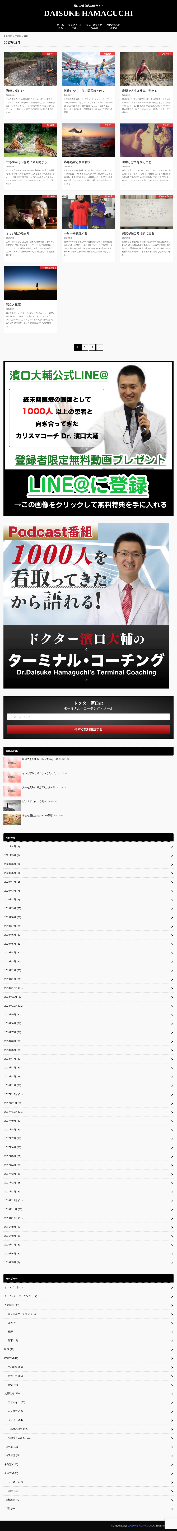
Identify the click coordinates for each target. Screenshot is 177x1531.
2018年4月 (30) (12, 1058)
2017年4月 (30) (12, 1165)
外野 (11, 1331)
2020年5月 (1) (12, 873)
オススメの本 (13, 1287)
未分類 (11, 1464)
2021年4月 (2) (12, 846)
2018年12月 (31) (13, 988)
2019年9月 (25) (12, 908)
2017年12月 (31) (13, 1094)
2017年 (18, 36)
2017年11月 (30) (13, 1103)
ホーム (60, 26)
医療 (9, 1349)
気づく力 (14, 1375)
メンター (14, 1420)
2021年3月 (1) (12, 855)
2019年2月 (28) (12, 970)
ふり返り (14, 1482)
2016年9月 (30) (12, 1226)
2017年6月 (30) (12, 1147)
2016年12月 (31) (13, 1200)
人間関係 (11, 1305)
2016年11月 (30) (13, 1209)
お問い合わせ (113, 26)
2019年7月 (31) (12, 926)
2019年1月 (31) (12, 979)
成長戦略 (12, 1393)
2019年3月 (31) (12, 961)
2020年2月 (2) (12, 899)
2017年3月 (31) (12, 1173)
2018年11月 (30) (13, 996)
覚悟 (12, 1384)
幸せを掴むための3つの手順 (42, 815)
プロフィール (75, 26)
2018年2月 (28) (12, 1076)
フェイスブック (94, 26)
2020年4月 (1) (12, 881)
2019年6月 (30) (12, 934)
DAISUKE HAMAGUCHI (88, 13)
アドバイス (15, 1402)
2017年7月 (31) (12, 1138)
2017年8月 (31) (12, 1129)
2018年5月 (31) (12, 1050)
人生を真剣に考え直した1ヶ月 (44, 787)
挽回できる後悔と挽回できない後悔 (47, 759)
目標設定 (13, 1499)
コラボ (12, 1446)
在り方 (11, 1358)
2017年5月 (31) (12, 1156)
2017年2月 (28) (12, 1182)
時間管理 (13, 1455)
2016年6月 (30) (12, 1253)
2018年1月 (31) (12, 1085)
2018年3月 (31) (12, 1067)
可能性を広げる (18, 1437)
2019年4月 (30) (12, 952)
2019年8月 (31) (12, 917)
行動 (11, 1508)
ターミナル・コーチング (20, 1296)
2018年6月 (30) (12, 1041)
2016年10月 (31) (13, 1218)
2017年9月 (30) (12, 1120)
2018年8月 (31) (12, 1023)
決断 (12, 1490)
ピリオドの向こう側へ (39, 801)
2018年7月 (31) (12, 1032)
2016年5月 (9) (12, 1262)
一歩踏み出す (17, 1428)
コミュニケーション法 (21, 1313)
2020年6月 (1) (12, 864)
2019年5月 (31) (12, 943)
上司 (11, 1322)
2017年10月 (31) (13, 1111)
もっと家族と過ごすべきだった (44, 773)
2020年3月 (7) (12, 890)
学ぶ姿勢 (14, 1367)
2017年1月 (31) (12, 1191)
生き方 (11, 1473)
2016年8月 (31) (12, 1235)
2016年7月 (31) (12, 1244)
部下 (12, 1340)
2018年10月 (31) (13, 1005)
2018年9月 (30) (12, 1014)
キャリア (14, 1411)
